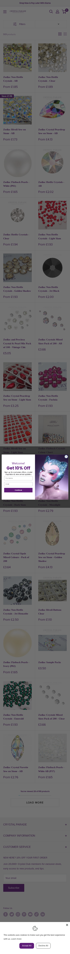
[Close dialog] (66, 456)
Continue (18, 490)
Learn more (16, 939)
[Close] (67, 925)
